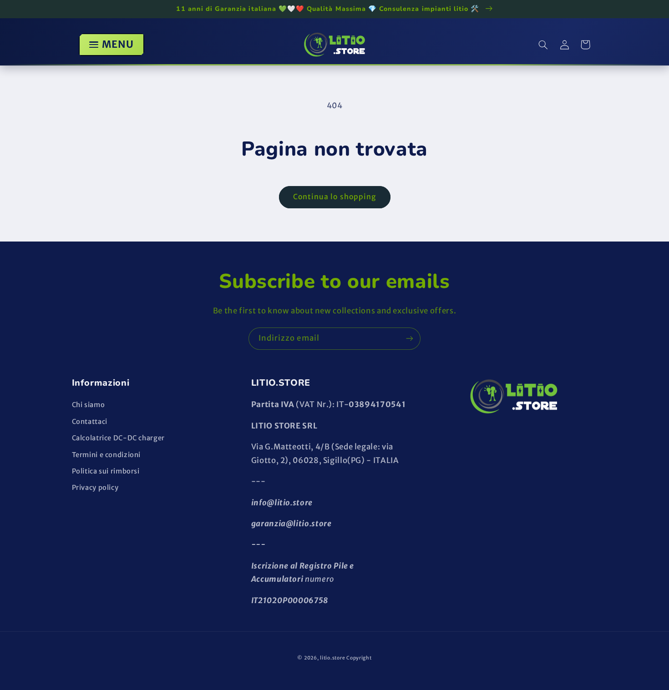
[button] (543, 44)
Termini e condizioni (106, 455)
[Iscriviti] (409, 338)
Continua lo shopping (334, 196)
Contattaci (89, 422)
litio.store (332, 658)
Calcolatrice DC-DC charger (118, 438)
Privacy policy (95, 488)
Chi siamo (88, 405)
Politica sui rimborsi (106, 471)
